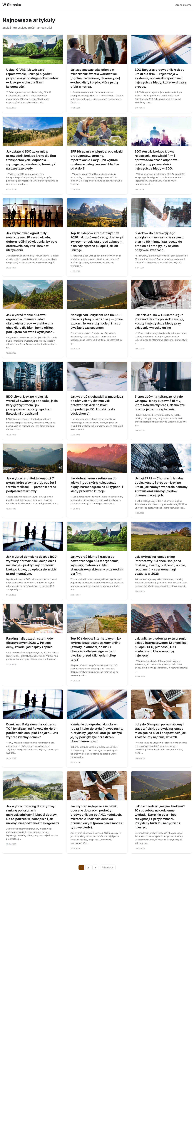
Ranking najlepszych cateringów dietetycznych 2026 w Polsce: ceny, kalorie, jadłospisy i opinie (30, 643)
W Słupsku (11, 5)
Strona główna (183, 4)
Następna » (107, 867)
